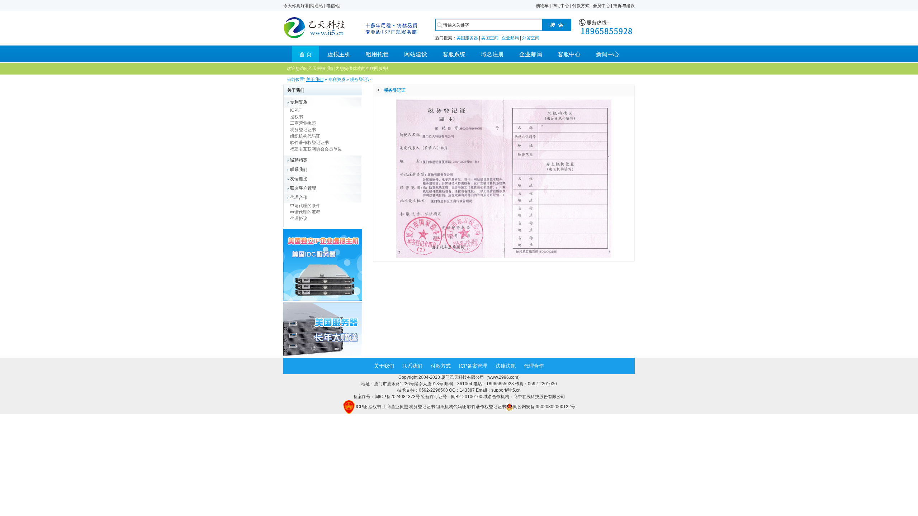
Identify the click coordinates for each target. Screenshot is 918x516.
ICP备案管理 (473, 366)
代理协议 (298, 218)
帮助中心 (560, 5)
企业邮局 (510, 37)
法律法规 (506, 366)
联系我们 (298, 169)
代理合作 (298, 197)
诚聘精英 (298, 160)
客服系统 (454, 54)
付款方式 (581, 5)
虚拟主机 (338, 54)
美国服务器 (467, 37)
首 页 (305, 54)
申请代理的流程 (305, 212)
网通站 (316, 5)
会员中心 (601, 5)
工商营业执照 (303, 123)
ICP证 (296, 110)
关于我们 (314, 79)
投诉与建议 (624, 5)
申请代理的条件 (305, 205)
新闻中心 (607, 54)
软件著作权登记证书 (309, 142)
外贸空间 (530, 37)
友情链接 (298, 178)
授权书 (296, 116)
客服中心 (569, 54)
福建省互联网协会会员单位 (316, 149)
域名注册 (492, 54)
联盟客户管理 (303, 188)
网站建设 (415, 54)
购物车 (542, 5)
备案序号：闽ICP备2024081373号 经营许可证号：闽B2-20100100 (418, 396)
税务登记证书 (303, 129)
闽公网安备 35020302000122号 (544, 406)
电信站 (332, 5)
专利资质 (298, 102)
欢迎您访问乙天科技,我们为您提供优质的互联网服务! (337, 68)
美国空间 (489, 37)
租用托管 (377, 54)
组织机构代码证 (305, 136)
